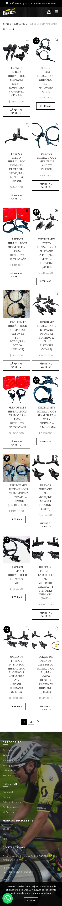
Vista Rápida (27, 40)
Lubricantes (9, 770)
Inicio (8, 24)
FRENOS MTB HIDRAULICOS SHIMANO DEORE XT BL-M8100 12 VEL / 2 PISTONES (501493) (46, 335)
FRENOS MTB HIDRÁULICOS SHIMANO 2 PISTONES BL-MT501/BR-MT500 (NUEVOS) (17, 335)
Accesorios (9, 760)
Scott (6, 828)
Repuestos (9, 755)
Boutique (7, 765)
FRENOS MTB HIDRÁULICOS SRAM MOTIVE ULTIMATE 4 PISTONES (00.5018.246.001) (18, 495)
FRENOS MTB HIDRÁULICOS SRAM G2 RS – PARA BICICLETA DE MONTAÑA (46, 417)
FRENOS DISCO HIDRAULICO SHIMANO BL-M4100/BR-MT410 (45, 79)
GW (4, 833)
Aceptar (31, 900)
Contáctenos (10, 807)
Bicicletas (8, 750)
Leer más (45, 106)
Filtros (7, 29)
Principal (8, 792)
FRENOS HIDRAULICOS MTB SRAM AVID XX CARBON (46, 161)
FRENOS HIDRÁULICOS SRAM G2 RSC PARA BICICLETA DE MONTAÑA (17, 249)
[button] (7, 898)
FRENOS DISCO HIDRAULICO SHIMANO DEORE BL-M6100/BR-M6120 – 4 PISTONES (16, 167)
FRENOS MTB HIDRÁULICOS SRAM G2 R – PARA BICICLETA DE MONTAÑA (17, 417)
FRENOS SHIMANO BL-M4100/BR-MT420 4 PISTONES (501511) (45, 497)
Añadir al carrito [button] (16, 111)
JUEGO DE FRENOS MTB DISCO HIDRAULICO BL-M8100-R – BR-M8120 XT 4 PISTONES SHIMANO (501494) (16, 674)
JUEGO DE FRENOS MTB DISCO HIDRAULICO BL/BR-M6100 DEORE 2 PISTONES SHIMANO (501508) (45, 674)
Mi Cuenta (8, 812)
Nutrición (8, 775)
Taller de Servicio (12, 802)
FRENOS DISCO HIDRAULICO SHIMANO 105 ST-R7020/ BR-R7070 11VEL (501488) (16, 81)
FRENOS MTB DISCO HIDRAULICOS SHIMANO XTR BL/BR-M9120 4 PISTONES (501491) (46, 253)
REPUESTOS (19, 24)
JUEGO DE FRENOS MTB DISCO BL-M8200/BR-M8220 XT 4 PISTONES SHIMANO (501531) (45, 583)
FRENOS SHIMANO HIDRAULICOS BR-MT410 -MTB (17, 575)
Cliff (5, 838)
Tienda (6, 797)
